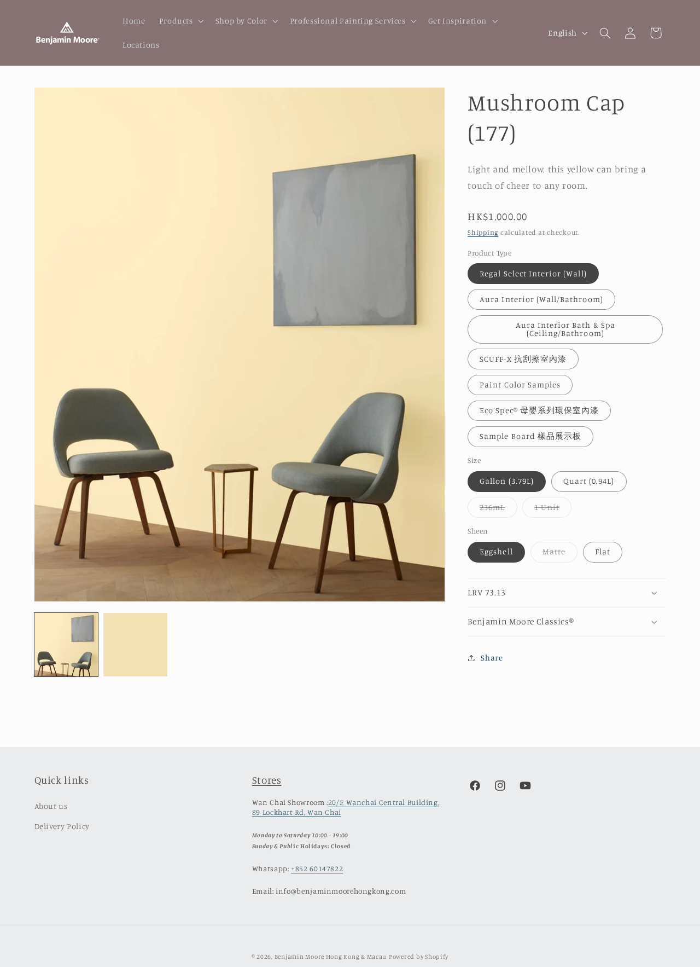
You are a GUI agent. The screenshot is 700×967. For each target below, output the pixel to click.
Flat (602, 552)
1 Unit (552, 510)
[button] (180, 21)
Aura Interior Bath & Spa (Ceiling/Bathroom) (565, 329)
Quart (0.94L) (589, 481)
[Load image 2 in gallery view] (135, 644)
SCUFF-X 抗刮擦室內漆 (523, 358)
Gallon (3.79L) (507, 481)
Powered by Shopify (418, 956)
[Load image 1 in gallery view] (66, 644)
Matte (560, 555)
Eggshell (496, 552)
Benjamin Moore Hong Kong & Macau (331, 956)
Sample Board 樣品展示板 (530, 436)
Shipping (483, 232)
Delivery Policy (62, 826)
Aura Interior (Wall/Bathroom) (541, 299)
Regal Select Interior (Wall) (533, 273)
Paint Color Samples (520, 384)
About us (51, 805)
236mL (498, 510)
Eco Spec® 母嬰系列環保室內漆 (539, 410)
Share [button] (492, 657)
